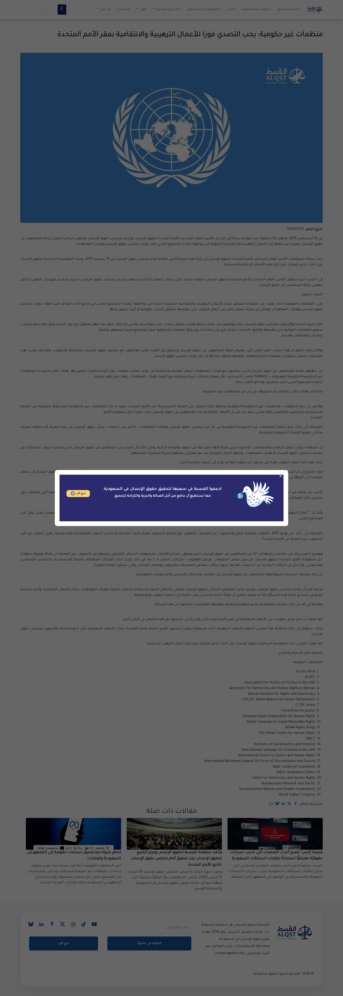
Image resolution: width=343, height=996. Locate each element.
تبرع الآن (80, 493)
